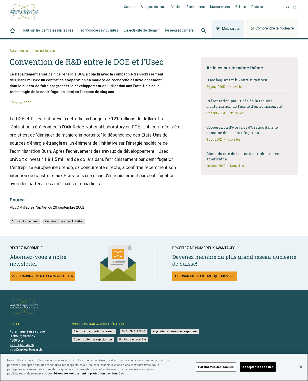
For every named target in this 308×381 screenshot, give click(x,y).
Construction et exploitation (64, 221)
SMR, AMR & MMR (134, 331)
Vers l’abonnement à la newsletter (42, 276)
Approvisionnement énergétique (175, 331)
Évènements (196, 7)
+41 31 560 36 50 (22, 345)
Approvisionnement (24, 221)
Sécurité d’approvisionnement (94, 331)
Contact (129, 7)
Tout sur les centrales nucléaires (48, 30)
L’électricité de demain (141, 30)
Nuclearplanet (220, 7)
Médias (176, 7)
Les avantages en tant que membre (204, 276)
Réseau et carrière (179, 30)
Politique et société (132, 339)
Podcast (257, 7)
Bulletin (240, 7)
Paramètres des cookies (216, 367)
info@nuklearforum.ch (26, 349)
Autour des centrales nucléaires (32, 50)
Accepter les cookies (257, 367)
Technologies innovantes (98, 30)
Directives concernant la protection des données (89, 373)
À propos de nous (153, 7)
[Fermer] (301, 367)
